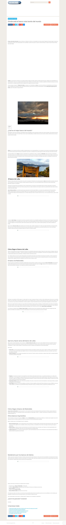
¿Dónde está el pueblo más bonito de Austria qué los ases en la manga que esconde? (23, 508)
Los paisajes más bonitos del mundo (15, 513)
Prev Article (47, 24)
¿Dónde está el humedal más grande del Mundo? (17, 509)
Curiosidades (11, 18)
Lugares (15, 18)
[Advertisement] (40, 9)
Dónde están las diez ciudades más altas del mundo (17, 512)
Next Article (54, 24)
